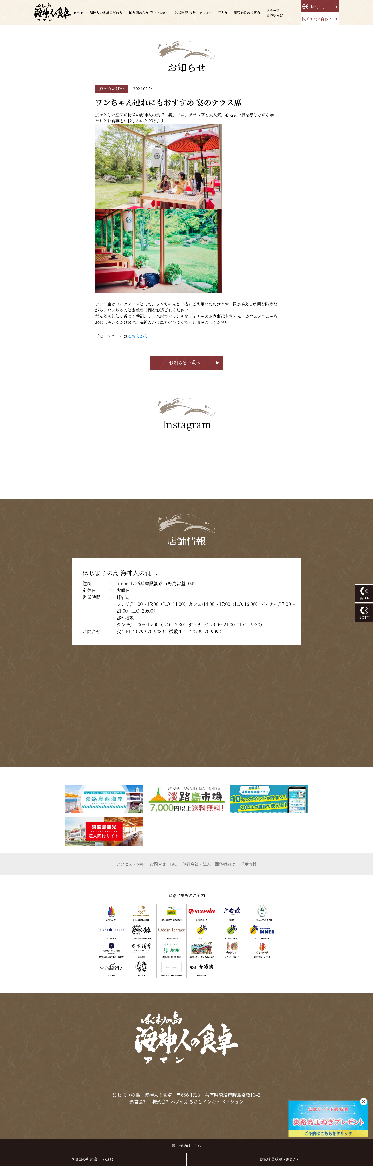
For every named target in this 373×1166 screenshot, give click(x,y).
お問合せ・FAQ (163, 864)
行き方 (222, 12)
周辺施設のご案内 (247, 12)
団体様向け (208, 864)
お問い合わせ (320, 18)
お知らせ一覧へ (184, 362)
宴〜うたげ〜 (111, 88)
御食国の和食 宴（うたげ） (93, 1159)
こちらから (138, 336)
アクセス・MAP (130, 864)
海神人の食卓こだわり (106, 12)
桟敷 (193, 12)
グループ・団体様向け (274, 13)
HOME (77, 12)
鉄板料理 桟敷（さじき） (280, 1159)
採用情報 (248, 864)
